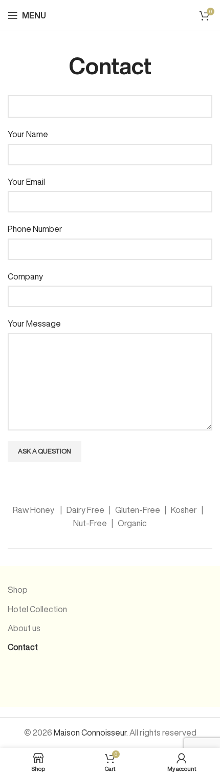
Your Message (34, 323)
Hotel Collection (37, 609)
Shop (18, 590)
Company (25, 276)
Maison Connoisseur (90, 732)
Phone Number (35, 229)
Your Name (28, 134)
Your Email (26, 182)
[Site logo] (110, 14)
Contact (23, 647)
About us (24, 628)
